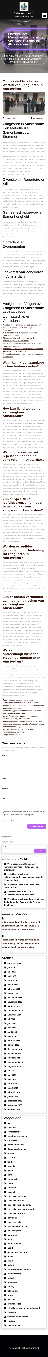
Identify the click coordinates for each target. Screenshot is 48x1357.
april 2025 (12, 1032)
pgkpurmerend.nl (24, 13)
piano (10, 1261)
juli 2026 (11, 967)
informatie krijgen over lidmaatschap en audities (22, 711)
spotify (10, 1287)
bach (9, 1123)
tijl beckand (13, 1291)
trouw (10, 1295)
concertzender (14, 1132)
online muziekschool (17, 1252)
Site (3, 799)
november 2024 (14, 1053)
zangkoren (21, 732)
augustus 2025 (14, 1015)
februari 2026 (13, 989)
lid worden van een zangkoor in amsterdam (20, 716)
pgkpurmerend (9, 922)
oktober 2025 (13, 1006)
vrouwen (11, 1312)
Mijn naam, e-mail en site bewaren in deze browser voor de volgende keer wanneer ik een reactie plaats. (23, 813)
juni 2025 (11, 1023)
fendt (9, 1162)
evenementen (38, 705)
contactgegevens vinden (13, 703)
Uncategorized (34, 56)
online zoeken (24, 719)
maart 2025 (12, 1036)
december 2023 (14, 1101)
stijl (19, 727)
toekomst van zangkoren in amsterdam (18, 729)
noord (10, 1239)
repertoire (16, 724)
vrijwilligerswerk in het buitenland (23, 1308)
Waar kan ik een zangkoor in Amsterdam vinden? (22, 325)
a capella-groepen (15, 700)
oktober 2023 (13, 1109)
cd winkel (12, 1127)
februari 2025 (13, 1041)
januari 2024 (13, 1096)
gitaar (10, 1170)
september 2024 (15, 1062)
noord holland (14, 1244)
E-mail (5, 789)
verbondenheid (9, 732)
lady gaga (12, 1218)
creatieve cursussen (17, 1136)
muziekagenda (14, 1231)
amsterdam (28, 700)
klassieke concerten (17, 1196)
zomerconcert (14, 1325)
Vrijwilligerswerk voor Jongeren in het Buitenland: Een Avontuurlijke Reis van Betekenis (24, 902)
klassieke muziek (15, 1201)
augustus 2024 (14, 1066)
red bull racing (14, 1274)
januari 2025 (13, 1045)
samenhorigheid (9, 727)
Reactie (5, 755)
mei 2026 (11, 976)
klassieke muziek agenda (19, 1205)
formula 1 (12, 1166)
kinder (10, 1183)
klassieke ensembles (11, 713)
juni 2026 (11, 972)
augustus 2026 (14, 963)
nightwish (12, 1235)
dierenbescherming (16, 1149)
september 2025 (15, 1010)
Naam (4, 779)
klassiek (11, 1192)
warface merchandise (17, 1317)
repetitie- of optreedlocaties (32, 724)
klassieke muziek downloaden (21, 1209)
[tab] (44, 15)
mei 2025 (11, 1028)
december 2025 (14, 998)
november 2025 (14, 1002)
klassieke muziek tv (16, 1213)
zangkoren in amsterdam (13, 735)
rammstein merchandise (19, 1269)
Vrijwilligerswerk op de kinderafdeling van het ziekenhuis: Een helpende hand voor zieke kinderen (21, 925)
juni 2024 (11, 1075)
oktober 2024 (13, 1058)
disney (10, 1153)
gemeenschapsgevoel (12, 708)
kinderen (11, 1188)
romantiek (12, 1282)
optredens (7, 724)
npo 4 (10, 1248)
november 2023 (14, 1105)
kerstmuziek (13, 1179)
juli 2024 (11, 1071)
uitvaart (11, 1299)
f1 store (11, 1158)
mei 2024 (11, 1079)
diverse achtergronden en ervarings (17, 705)
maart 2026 (12, 985)
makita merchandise (17, 1226)
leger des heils (14, 1222)
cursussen (12, 1140)
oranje (10, 1256)
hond (9, 1175)
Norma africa (8, 940)
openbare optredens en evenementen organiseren (23, 721)
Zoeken (5, 846)
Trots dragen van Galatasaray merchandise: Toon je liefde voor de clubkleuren (21, 867)
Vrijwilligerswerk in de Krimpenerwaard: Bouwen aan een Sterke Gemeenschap (24, 877)
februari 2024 (13, 1092)
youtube (11, 1321)
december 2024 (14, 1049)
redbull (10, 1278)
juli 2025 (11, 1019)
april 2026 (12, 980)
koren (23, 713)
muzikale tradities (10, 719)
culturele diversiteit (31, 703)
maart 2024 (12, 1088)
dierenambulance (15, 1145)
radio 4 (10, 1265)
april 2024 (12, 1084)
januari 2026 (13, 993)
